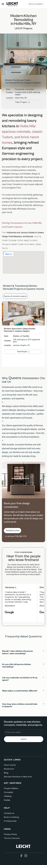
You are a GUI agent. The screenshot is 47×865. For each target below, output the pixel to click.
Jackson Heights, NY (21, 345)
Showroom (9, 769)
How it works (10, 765)
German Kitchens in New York (18, 776)
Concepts (8, 792)
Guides (7, 800)
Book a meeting (11, 817)
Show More (10, 605)
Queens (15, 378)
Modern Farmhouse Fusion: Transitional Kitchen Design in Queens (23, 81)
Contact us (9, 813)
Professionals (10, 821)
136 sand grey (19, 339)
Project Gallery (11, 788)
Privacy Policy (10, 834)
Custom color (20, 92)
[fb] (21, 855)
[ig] (25, 855)
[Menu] (3, 4)
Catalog (7, 796)
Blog (6, 772)
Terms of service (12, 838)
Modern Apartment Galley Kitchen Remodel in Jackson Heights (19, 330)
